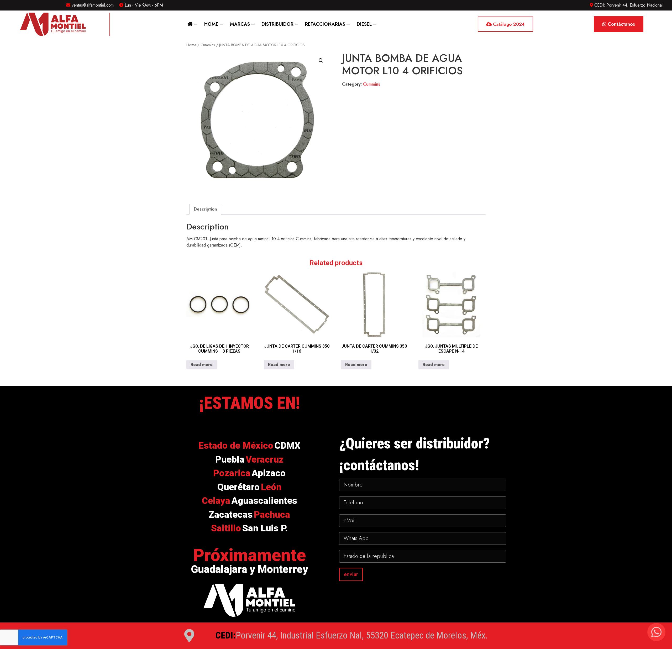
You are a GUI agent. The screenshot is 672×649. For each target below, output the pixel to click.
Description (205, 209)
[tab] (205, 209)
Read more (202, 365)
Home (211, 24)
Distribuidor (277, 24)
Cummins (208, 45)
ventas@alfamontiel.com (92, 5)
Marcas (240, 24)
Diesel (364, 24)
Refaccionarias (325, 24)
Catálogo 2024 (508, 24)
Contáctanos (620, 24)
